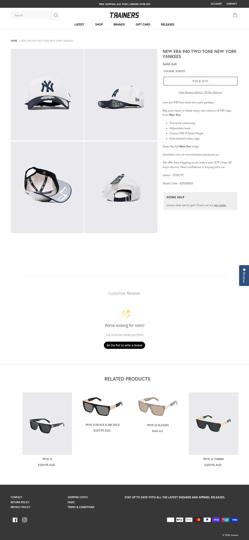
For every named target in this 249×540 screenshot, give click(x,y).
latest (79, 24)
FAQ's (71, 502)
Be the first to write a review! (124, 345)
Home (14, 40)
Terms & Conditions (81, 507)
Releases (167, 24)
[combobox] (32, 15)
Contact (16, 497)
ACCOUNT (216, 3)
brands (119, 24)
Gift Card (143, 24)
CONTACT (231, 3)
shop (99, 24)
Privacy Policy (20, 507)
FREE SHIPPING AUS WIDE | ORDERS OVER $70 (124, 4)
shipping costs (78, 497)
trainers (234, 535)
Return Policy (20, 502)
